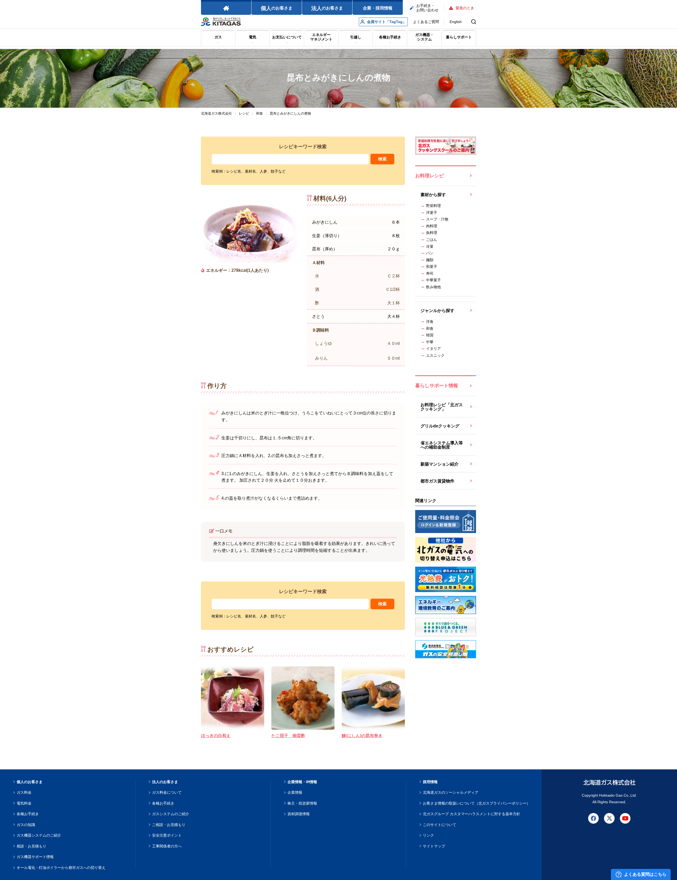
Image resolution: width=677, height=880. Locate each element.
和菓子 (431, 266)
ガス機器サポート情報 (35, 857)
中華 (429, 342)
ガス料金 (24, 792)
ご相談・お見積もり (168, 825)
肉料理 (431, 226)
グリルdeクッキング (439, 426)
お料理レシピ (429, 175)
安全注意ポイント (167, 835)
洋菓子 (431, 212)
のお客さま (276, 8)
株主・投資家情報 (302, 803)
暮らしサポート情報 (436, 385)
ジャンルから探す (437, 310)
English (456, 22)
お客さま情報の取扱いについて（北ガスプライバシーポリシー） (476, 803)
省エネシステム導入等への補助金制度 (441, 445)
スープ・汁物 (437, 219)
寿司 (429, 273)
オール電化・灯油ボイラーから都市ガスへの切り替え (61, 867)
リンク (428, 835)
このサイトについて (439, 825)
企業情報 (294, 792)
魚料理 (431, 233)
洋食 (429, 321)
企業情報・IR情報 (302, 782)
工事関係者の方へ (167, 846)
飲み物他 (433, 287)
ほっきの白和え (216, 735)
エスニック (435, 355)
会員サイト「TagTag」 (386, 22)
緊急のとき (465, 8)
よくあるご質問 (426, 22)
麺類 (429, 260)
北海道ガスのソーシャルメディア (450, 792)
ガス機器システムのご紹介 (39, 835)
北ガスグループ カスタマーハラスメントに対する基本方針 (471, 814)
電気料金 (24, 803)
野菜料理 (433, 206)
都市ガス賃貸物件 (437, 481)
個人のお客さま (30, 782)
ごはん (431, 239)
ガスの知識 (26, 825)
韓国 (429, 335)
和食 (429, 328)
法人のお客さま (165, 782)
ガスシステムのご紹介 (170, 814)
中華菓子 (433, 280)
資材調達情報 (298, 814)
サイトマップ (434, 846)
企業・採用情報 (377, 8)
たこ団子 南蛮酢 (288, 735)
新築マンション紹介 (439, 464)
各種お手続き (28, 814)
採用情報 (430, 782)
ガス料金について (167, 792)
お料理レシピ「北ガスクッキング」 (441, 407)
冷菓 (429, 246)
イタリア (433, 348)
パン (429, 253)
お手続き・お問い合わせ (427, 7)
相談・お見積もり (31, 846)
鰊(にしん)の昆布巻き (362, 735)
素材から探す (433, 194)
